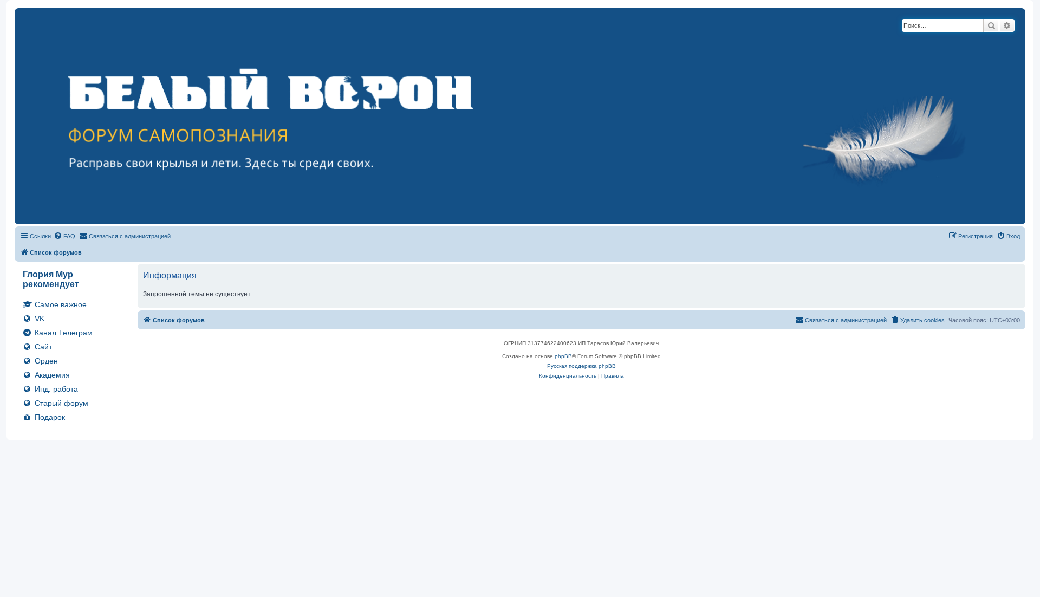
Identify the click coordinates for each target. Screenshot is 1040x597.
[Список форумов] (520, 116)
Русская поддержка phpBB (581, 366)
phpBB (563, 356)
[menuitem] (64, 236)
